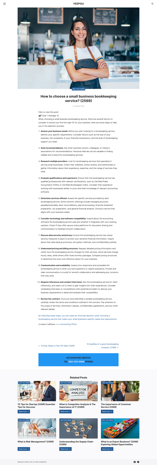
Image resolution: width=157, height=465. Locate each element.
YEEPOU (78, 3)
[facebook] (134, 462)
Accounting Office (68, 324)
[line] (138, 462)
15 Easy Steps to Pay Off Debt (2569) (58, 346)
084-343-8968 (78, 89)
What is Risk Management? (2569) (36, 441)
